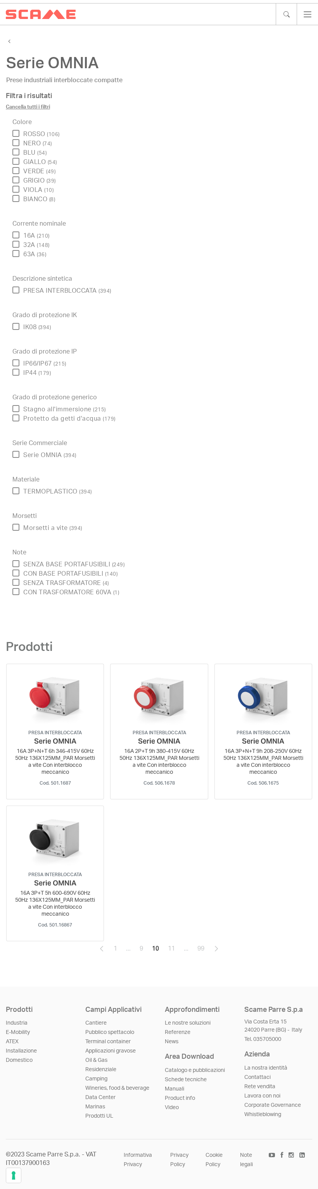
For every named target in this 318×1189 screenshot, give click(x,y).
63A (34, 254)
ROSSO (41, 134)
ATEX (12, 1041)
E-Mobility (18, 1032)
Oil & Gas (96, 1060)
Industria (17, 1023)
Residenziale (100, 1069)
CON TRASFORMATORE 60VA (71, 592)
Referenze (177, 1032)
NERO (37, 143)
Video (172, 1107)
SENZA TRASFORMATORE (66, 583)
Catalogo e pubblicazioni (195, 1070)
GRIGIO (39, 181)
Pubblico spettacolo (109, 1032)
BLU (35, 153)
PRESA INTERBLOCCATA (67, 291)
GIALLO (40, 162)
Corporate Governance (272, 1105)
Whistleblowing (262, 1114)
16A (36, 236)
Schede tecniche (186, 1079)
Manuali (174, 1089)
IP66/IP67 (44, 364)
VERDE (39, 171)
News (171, 1041)
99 (203, 951)
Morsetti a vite (52, 528)
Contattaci (257, 1077)
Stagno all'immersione (64, 409)
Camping (96, 1079)
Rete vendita (259, 1086)
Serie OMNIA (49, 455)
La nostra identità (265, 1068)
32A (36, 245)
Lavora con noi (262, 1096)
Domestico (19, 1060)
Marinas (95, 1107)
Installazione (21, 1051)
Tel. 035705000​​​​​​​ (262, 1039)
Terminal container (108, 1041)
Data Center (100, 1097)
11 (174, 951)
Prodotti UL (99, 1116)
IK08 (37, 327)
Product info (180, 1098)
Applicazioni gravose (110, 1051)
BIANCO (39, 199)
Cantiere (96, 1023)
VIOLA (38, 190)
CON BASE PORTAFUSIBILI (70, 574)
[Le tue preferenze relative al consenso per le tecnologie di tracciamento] (13, 1175)
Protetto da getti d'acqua (69, 419)
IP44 (37, 373)
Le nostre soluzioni (188, 1023)
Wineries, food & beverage (117, 1088)
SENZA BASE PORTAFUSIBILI (73, 564)
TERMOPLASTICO (57, 491)
